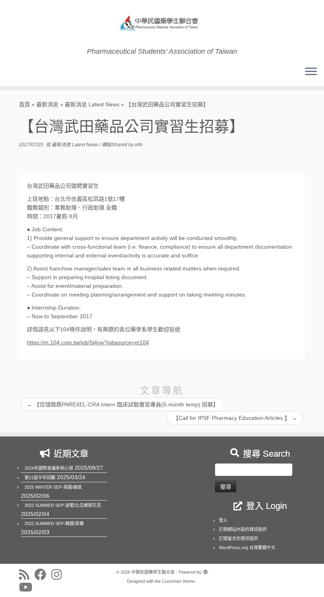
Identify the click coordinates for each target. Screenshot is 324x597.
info (139, 144)
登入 (223, 520)
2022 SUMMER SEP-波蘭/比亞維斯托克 (62, 505)
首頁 (24, 104)
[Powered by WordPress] (205, 571)
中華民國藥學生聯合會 (153, 572)
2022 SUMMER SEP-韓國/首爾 (54, 523)
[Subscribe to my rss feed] (26, 574)
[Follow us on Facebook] (42, 574)
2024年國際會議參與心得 (48, 468)
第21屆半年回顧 (39, 477)
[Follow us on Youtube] (28, 587)
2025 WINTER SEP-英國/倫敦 (53, 487)
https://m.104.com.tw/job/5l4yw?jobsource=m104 (88, 342)
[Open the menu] (311, 72)
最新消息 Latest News (92, 104)
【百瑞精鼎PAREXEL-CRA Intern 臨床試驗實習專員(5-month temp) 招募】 (123, 404)
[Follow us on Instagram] (59, 574)
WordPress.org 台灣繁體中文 (247, 547)
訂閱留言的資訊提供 (238, 538)
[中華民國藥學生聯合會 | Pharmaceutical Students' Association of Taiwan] (162, 23)
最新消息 (47, 104)
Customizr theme (178, 581)
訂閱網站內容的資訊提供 (243, 529)
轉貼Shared (115, 144)
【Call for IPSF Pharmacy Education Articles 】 (235, 418)
